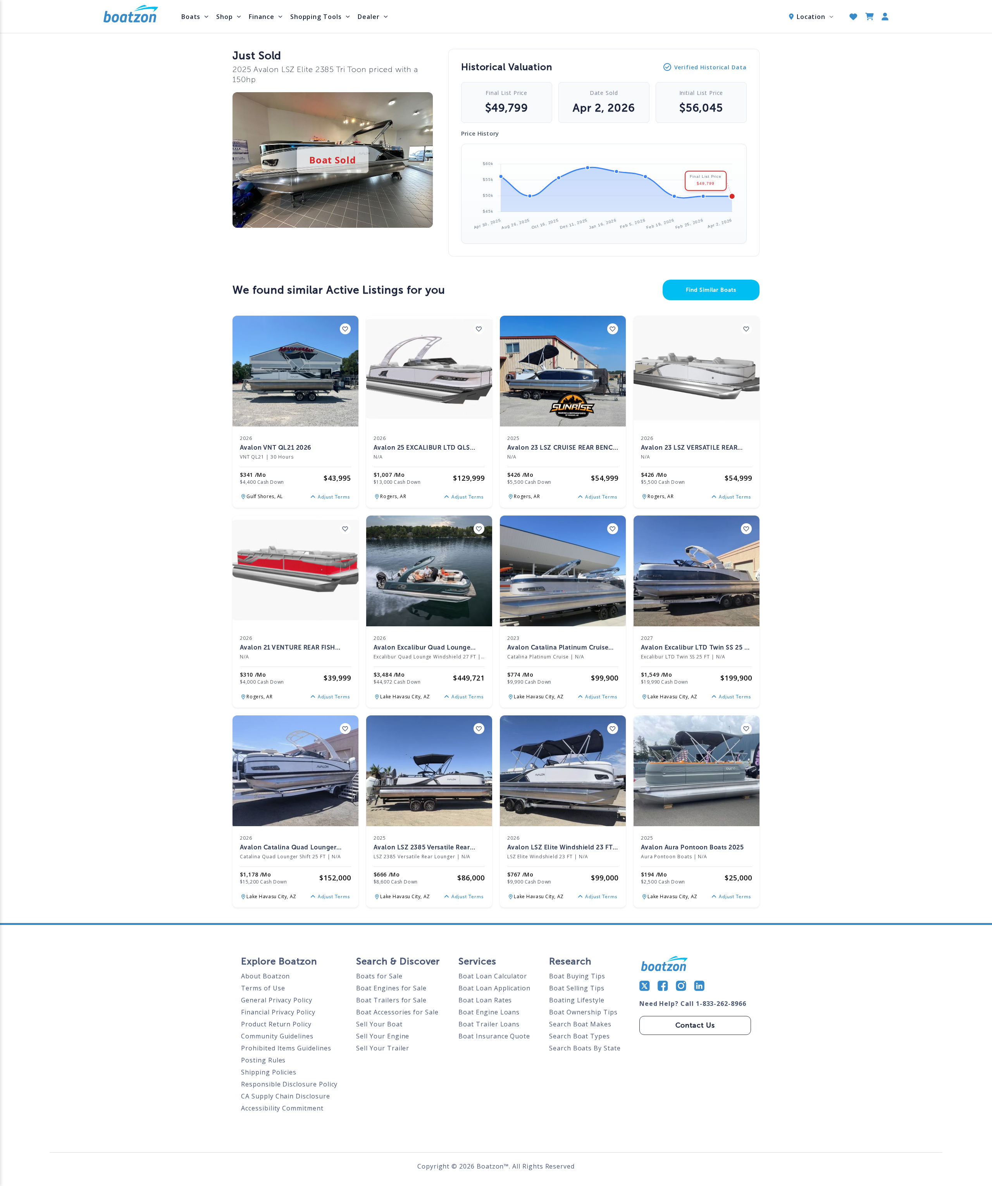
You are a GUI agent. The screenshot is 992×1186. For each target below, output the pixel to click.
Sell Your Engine (382, 1036)
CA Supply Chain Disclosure (285, 1096)
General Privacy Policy (276, 1000)
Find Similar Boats (711, 290)
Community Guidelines (277, 1036)
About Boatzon (265, 976)
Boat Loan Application (494, 988)
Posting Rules (263, 1060)
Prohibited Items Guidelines (286, 1048)
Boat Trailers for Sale (391, 1000)
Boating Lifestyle (576, 1000)
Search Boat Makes (580, 1024)
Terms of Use (263, 988)
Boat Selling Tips (576, 988)
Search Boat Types (579, 1036)
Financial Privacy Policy (278, 1012)
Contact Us (695, 1025)
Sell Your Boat (379, 1024)
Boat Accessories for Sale (397, 1012)
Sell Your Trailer (382, 1048)
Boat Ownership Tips (583, 1012)
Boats (191, 16)
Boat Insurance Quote (494, 1036)
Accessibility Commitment (282, 1108)
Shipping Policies (268, 1072)
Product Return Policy (276, 1024)
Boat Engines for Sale (391, 988)
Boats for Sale (379, 976)
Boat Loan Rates (485, 1000)
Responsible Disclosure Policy (289, 1084)
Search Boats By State (585, 1048)
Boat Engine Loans (489, 1012)
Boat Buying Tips (577, 976)
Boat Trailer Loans (489, 1024)
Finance (261, 16)
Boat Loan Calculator (492, 976)
